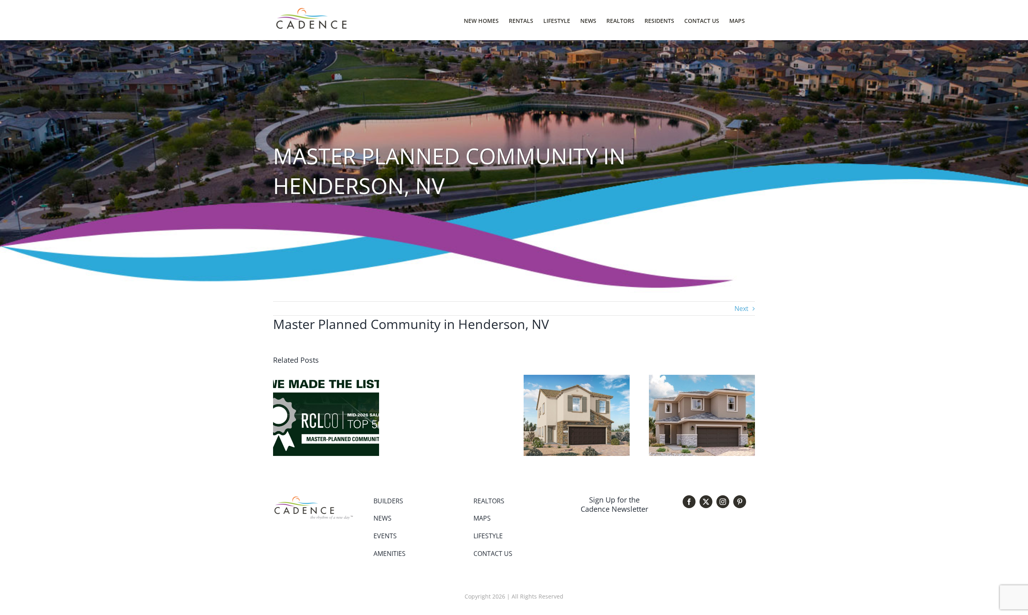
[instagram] (722, 501)
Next (741, 308)
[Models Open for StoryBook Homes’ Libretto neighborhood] (577, 379)
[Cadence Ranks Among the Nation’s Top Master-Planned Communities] (326, 379)
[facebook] (689, 501)
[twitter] (706, 501)
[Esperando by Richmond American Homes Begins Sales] (702, 379)
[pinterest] (739, 501)
